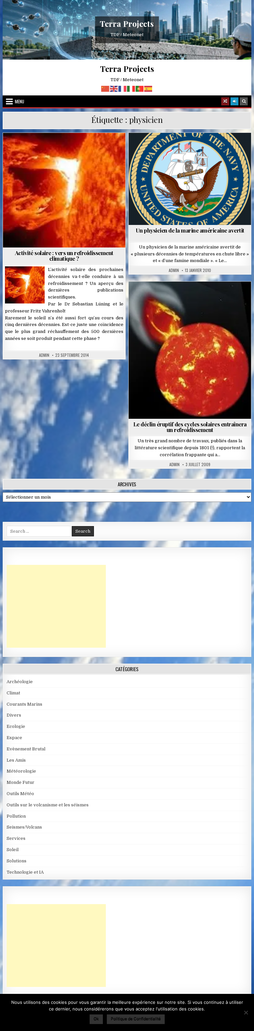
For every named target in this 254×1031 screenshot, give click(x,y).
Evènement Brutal (26, 748)
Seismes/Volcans (24, 827)
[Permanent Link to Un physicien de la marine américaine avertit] (190, 179)
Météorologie (21, 771)
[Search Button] (244, 101)
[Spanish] (148, 88)
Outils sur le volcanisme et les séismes (48, 804)
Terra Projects (127, 23)
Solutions (16, 860)
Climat (13, 692)
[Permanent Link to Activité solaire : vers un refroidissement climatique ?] (64, 190)
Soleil (67, 149)
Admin (44, 355)
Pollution (16, 816)
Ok (96, 1018)
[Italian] (131, 88)
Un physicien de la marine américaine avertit (190, 230)
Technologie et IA (25, 872)
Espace (14, 737)
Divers (192, 297)
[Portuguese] (140, 88)
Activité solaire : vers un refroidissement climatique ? (64, 255)
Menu (19, 101)
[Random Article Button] (225, 101)
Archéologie (20, 681)
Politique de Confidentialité (136, 1018)
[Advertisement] (56, 606)
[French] (122, 88)
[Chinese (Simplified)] (105, 88)
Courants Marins (24, 704)
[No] (245, 1012)
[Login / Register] (234, 101)
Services (16, 838)
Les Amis (16, 760)
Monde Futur (20, 782)
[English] (114, 88)
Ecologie (16, 726)
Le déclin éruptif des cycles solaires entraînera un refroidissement (190, 426)
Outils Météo (20, 793)
